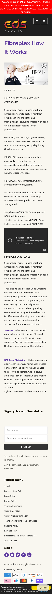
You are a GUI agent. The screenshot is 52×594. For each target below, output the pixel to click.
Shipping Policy (11, 526)
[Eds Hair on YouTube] (12, 554)
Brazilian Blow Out (12, 491)
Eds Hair (14, 564)
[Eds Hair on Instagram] (23, 554)
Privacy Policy (10, 501)
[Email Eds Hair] (29, 554)
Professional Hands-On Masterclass (20, 536)
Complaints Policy (12, 511)
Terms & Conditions (13, 506)
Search (7, 486)
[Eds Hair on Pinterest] (18, 554)
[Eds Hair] (15, 26)
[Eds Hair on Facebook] (6, 554)
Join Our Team (10, 541)
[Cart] (44, 21)
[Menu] (36, 21)
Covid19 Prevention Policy (16, 516)
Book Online (9, 496)
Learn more (43, 591)
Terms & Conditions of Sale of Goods (20, 521)
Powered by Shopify (13, 570)
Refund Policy (10, 531)
